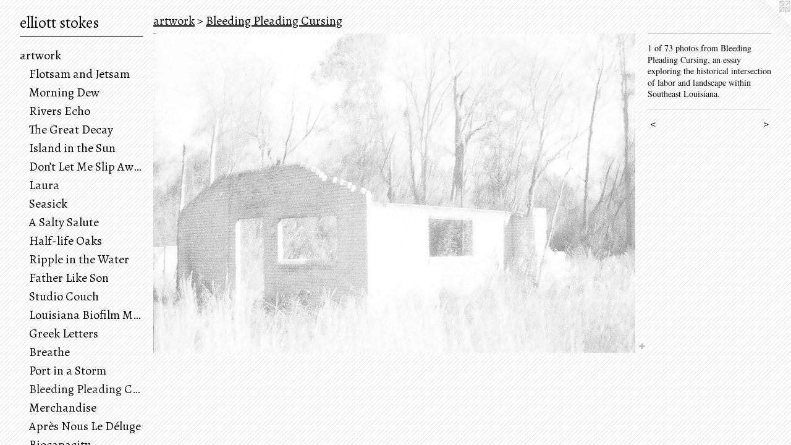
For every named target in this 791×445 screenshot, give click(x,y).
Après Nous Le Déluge (85, 426)
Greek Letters (63, 333)
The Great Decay (71, 129)
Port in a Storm (67, 370)
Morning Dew (64, 92)
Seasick (48, 203)
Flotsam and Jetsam (79, 74)
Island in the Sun (72, 148)
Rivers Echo (59, 111)
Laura (44, 185)
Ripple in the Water (79, 259)
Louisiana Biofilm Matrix (86, 315)
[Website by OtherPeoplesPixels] (766, 24)
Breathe (49, 352)
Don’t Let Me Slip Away (86, 166)
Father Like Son (69, 277)
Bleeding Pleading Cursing (86, 389)
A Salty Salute (64, 222)
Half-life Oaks (65, 240)
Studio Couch (64, 296)
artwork (40, 55)
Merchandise (62, 407)
